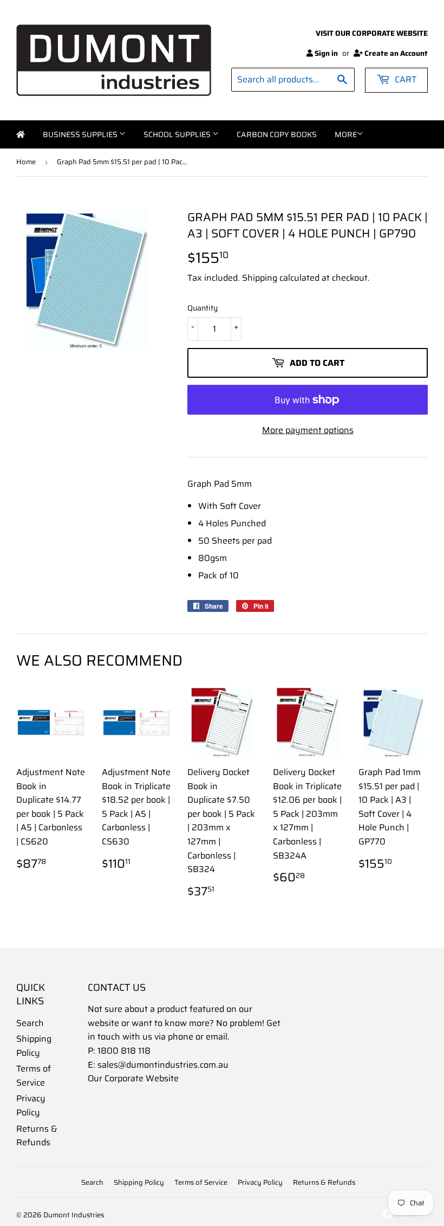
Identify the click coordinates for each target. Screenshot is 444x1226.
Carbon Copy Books (277, 134)
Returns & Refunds (36, 1136)
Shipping (259, 278)
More (346, 134)
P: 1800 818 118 (119, 1050)
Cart (404, 79)
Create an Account (396, 53)
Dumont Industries (73, 1215)
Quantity (202, 308)
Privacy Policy (30, 1105)
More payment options (308, 430)
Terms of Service (33, 1075)
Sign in (326, 53)
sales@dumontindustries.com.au (162, 1065)
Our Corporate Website (133, 1078)
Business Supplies (81, 134)
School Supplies (177, 134)
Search (30, 1023)
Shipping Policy (33, 1046)
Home (20, 134)
